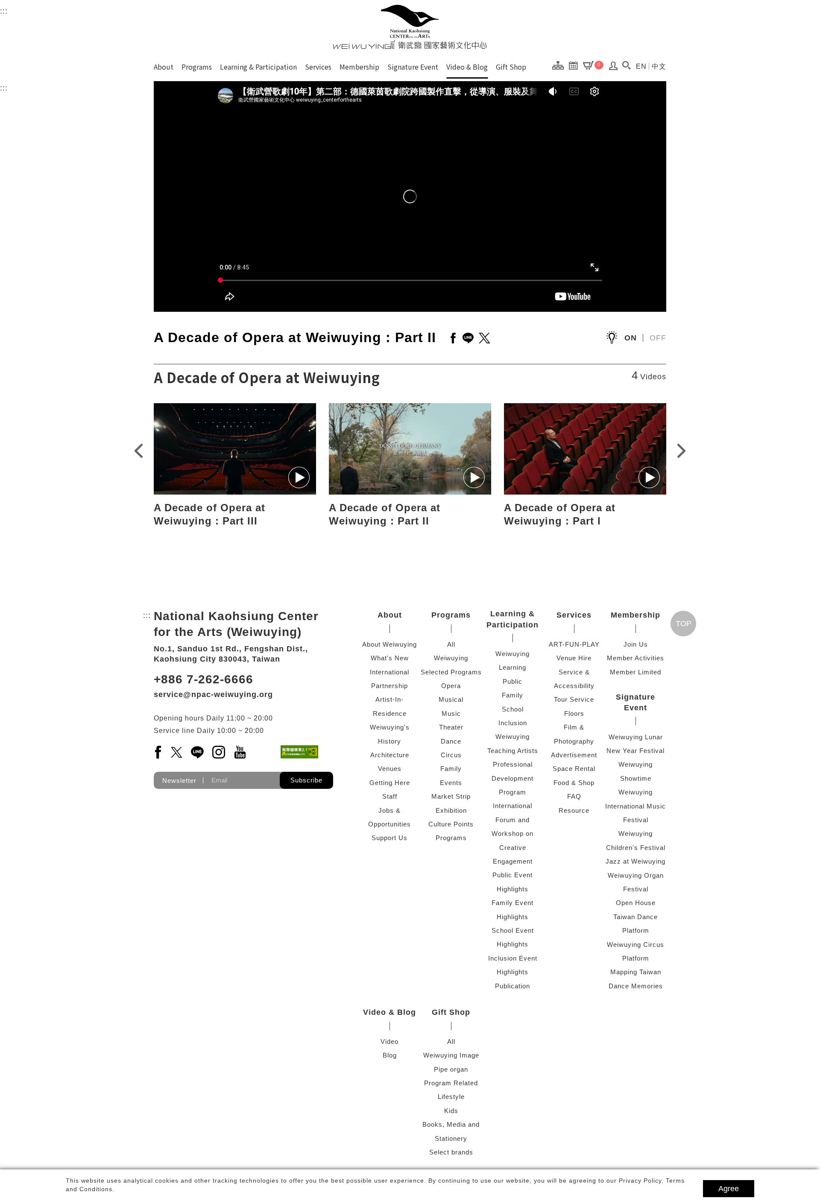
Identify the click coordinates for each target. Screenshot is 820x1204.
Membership (359, 67)
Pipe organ (451, 1069)
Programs (197, 67)
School (513, 709)
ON (630, 338)
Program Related (451, 1083)
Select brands (451, 1152)
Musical (451, 699)
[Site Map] (560, 65)
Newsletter (179, 780)
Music (451, 713)
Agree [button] (728, 1188)
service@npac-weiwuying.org (213, 694)
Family (451, 768)
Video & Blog (467, 67)
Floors (574, 713)
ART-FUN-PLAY (574, 644)
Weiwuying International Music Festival (635, 805)
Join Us (636, 644)
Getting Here (389, 782)
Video (389, 1041)
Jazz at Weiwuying (635, 861)
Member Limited (635, 672)
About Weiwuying (389, 644)
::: (4, 11)
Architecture (389, 755)
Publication (512, 986)
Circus (451, 755)
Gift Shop (511, 67)
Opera (451, 685)
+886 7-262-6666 (203, 679)
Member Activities (635, 658)
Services (318, 67)
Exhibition (451, 810)
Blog (390, 1055)
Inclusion (512, 723)
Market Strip (451, 796)
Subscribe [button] (306, 780)
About (163, 67)
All (451, 644)
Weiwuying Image (451, 1055)
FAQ (574, 796)
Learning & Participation (258, 67)
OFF (658, 338)
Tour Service (574, 699)
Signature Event (412, 67)
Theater (451, 727)
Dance (451, 741)
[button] (626, 65)
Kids (451, 1110)
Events (451, 782)
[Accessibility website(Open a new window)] (299, 752)
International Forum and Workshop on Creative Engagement (512, 833)
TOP (683, 623)
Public (512, 681)
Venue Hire (574, 658)
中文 (659, 66)
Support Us (389, 837)
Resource (574, 810)
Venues (389, 768)
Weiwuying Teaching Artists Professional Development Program (512, 764)
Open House (636, 902)
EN (641, 66)
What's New (390, 658)
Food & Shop (574, 782)
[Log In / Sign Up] (613, 68)
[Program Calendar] (575, 65)
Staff (389, 796)
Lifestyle (451, 1096)
